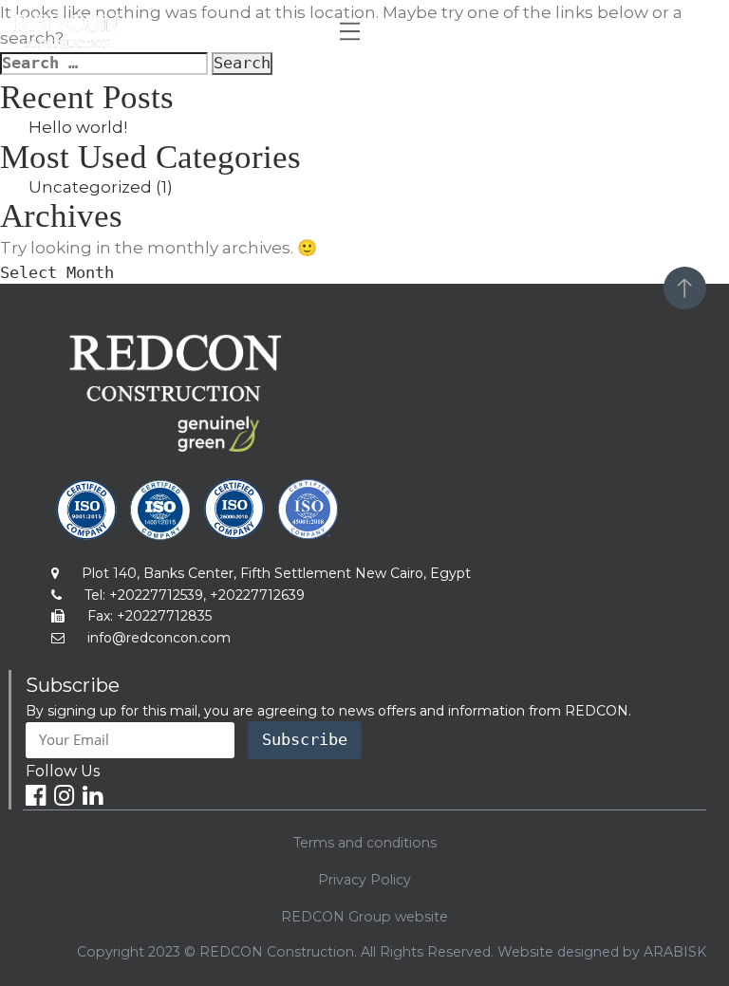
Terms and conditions (365, 842)
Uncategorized (90, 186)
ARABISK (675, 951)
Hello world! (77, 127)
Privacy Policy (364, 879)
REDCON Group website (364, 916)
